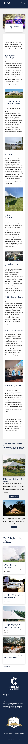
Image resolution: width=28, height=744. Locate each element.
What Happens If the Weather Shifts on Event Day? (13, 656)
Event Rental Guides (8, 569)
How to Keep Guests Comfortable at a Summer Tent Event (12, 565)
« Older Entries (6, 666)
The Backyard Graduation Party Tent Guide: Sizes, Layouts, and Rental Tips (12, 625)
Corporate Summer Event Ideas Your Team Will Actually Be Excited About (13, 595)
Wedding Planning (17, 569)
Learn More (14, 527)
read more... (7, 571)
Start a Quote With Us (14, 496)
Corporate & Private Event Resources (12, 599)
